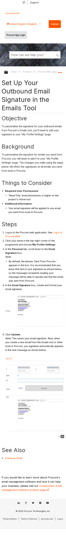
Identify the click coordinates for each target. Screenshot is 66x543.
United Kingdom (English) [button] (23, 24)
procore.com (12, 13)
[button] (58, 55)
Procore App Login (16, 35)
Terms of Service (29, 519)
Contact (55, 24)
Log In (60, 519)
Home (14, 71)
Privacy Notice (10, 519)
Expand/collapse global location (60, 71)
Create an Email (13, 458)
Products (27, 71)
